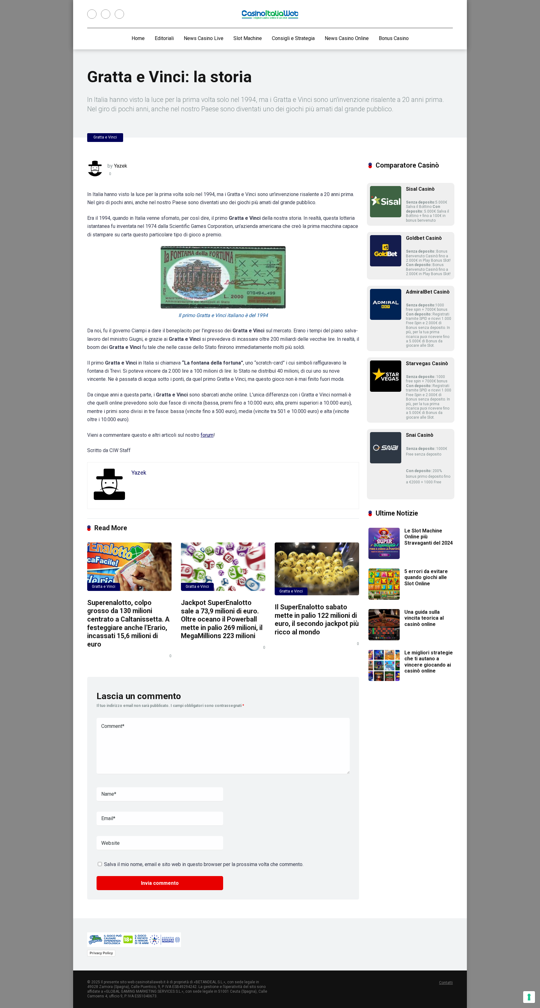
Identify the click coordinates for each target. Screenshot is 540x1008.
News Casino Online (347, 38)
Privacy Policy (101, 953)
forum (207, 435)
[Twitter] (105, 14)
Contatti (446, 982)
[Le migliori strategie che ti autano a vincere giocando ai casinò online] (384, 679)
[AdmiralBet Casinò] (385, 318)
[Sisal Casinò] (385, 216)
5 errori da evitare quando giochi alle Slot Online (426, 577)
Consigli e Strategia (293, 38)
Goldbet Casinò (424, 238)
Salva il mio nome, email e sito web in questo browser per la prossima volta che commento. (203, 864)
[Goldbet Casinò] (385, 265)
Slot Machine (247, 38)
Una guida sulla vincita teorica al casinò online (424, 618)
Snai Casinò (419, 435)
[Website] (119, 14)
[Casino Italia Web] (270, 14)
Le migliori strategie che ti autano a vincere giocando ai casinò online (428, 662)
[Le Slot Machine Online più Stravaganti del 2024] (384, 557)
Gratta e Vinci (105, 137)
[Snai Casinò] (385, 462)
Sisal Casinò (420, 189)
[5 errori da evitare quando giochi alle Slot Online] (384, 598)
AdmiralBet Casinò (428, 292)
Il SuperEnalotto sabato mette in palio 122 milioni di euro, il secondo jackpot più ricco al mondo (317, 619)
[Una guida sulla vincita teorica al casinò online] (384, 639)
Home (138, 38)
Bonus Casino (394, 38)
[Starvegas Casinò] (385, 390)
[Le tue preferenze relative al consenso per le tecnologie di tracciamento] (529, 997)
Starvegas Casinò (427, 363)
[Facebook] (92, 14)
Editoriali (164, 38)
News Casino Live (203, 38)
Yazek (120, 166)
